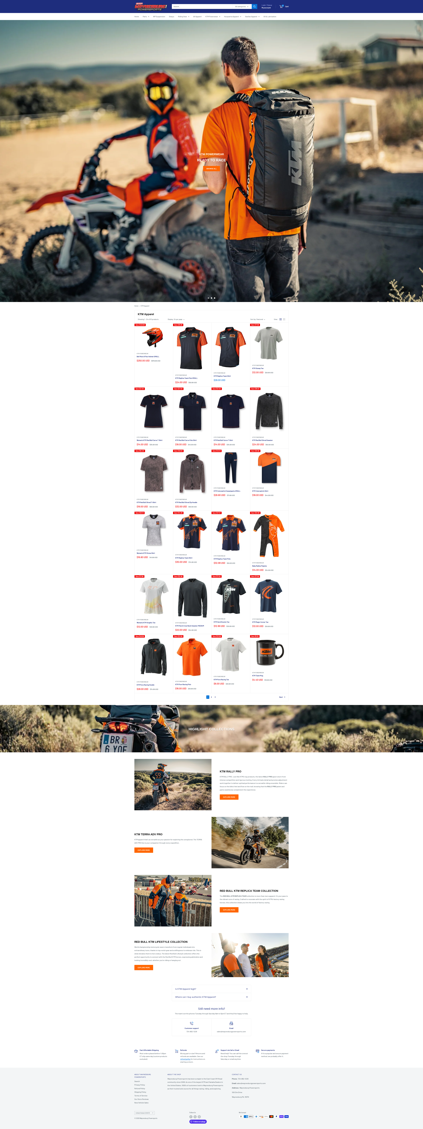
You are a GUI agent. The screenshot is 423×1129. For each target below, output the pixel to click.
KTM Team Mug (257, 676)
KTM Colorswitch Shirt (260, 491)
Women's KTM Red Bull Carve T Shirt (149, 440)
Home (136, 16)
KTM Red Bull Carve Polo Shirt (186, 440)
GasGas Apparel (251, 16)
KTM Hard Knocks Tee (221, 622)
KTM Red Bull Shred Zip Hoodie (186, 502)
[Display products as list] (284, 319)
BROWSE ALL (211, 169)
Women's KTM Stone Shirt (146, 553)
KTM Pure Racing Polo (183, 684)
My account (266, 7)
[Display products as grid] (281, 319)
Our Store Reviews (141, 1099)
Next (281, 697)
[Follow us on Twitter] (195, 1116)
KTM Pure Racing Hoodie (145, 685)
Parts (145, 16)
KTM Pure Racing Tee (221, 680)
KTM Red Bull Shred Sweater (262, 440)
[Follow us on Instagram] (199, 1116)
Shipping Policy (140, 1092)
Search (137, 1081)
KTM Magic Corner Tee (260, 622)
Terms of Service (140, 1096)
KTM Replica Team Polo (222, 559)
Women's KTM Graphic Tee (146, 623)
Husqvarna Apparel (231, 16)
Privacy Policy (139, 1085)
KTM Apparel (145, 306)
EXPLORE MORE (229, 797)
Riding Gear (182, 16)
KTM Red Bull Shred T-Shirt (146, 502)
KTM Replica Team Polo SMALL (186, 378)
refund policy (185, 1059)
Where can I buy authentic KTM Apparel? (195, 997)
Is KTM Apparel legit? (185, 988)
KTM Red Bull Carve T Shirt (223, 440)
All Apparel (197, 16)
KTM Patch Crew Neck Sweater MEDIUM (189, 626)
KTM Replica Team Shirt (222, 376)
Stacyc (171, 16)
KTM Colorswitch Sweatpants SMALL (227, 491)
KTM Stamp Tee (257, 368)
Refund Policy (139, 1088)
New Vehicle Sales (141, 1103)
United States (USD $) (143, 1113)
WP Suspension (159, 16)
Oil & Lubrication (269, 16)
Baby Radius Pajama (259, 566)
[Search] (254, 6)
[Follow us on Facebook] (190, 1116)
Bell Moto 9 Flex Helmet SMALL (148, 357)
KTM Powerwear (211, 16)
